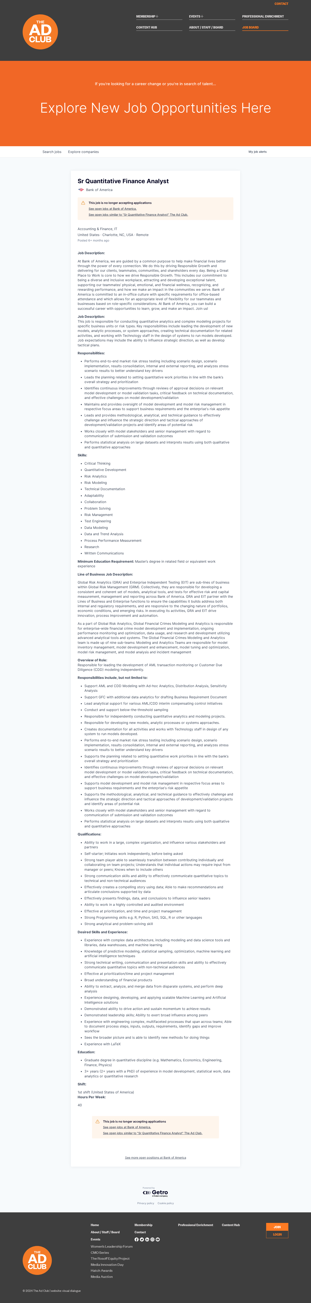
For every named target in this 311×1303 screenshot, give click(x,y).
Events (196, 16)
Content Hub (146, 27)
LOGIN (277, 1234)
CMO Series (100, 1252)
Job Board (250, 27)
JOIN (277, 1226)
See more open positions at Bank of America (155, 1157)
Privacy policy (145, 1203)
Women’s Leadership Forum (112, 1246)
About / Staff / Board (206, 27)
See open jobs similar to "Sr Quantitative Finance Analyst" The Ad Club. (138, 214)
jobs (52, 152)
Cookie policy (166, 1203)
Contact (281, 3)
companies (83, 152)
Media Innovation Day (107, 1264)
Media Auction (102, 1276)
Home (95, 1225)
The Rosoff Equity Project (110, 1258)
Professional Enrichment (263, 16)
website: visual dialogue (66, 1290)
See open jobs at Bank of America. (113, 208)
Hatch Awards (102, 1270)
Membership (147, 16)
